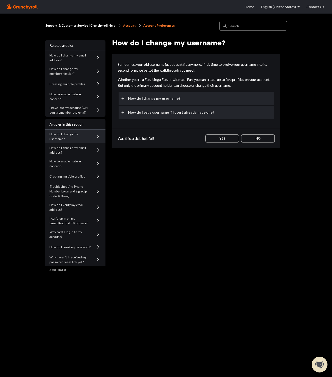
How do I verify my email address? (66, 207)
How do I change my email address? (67, 57)
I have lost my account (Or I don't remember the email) (68, 110)
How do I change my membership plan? (63, 71)
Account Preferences (159, 25)
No (258, 138)
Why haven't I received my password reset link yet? (68, 259)
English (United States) (278, 7)
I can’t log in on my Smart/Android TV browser (68, 220)
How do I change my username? (63, 136)
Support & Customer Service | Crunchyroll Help (80, 25)
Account (129, 25)
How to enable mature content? (65, 96)
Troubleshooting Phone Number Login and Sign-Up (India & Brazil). (68, 191)
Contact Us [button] (315, 7)
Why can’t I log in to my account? (65, 234)
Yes (222, 138)
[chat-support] (319, 364)
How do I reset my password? (70, 247)
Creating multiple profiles (67, 84)
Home (249, 7)
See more (57, 269)
